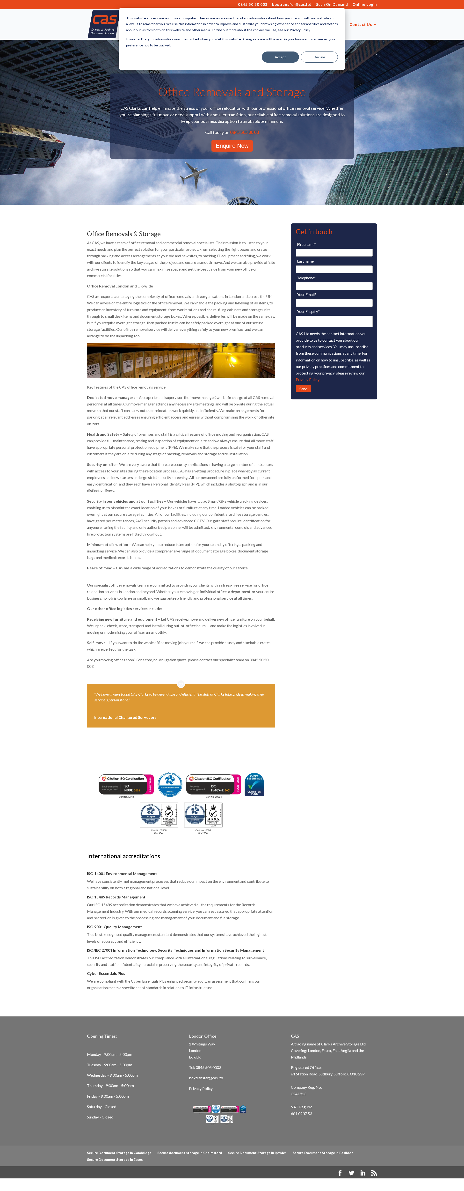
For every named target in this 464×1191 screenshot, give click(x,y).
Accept (280, 57)
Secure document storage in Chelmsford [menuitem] (189, 1153)
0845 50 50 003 (253, 5)
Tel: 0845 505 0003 (205, 1067)
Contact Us (360, 25)
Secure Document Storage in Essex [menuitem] (115, 1159)
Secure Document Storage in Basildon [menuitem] (323, 1153)
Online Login (365, 5)
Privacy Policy (307, 379)
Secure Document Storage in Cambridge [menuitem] (119, 1153)
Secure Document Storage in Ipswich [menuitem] (257, 1153)
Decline (319, 57)
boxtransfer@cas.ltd (292, 5)
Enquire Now (232, 145)
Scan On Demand (332, 5)
